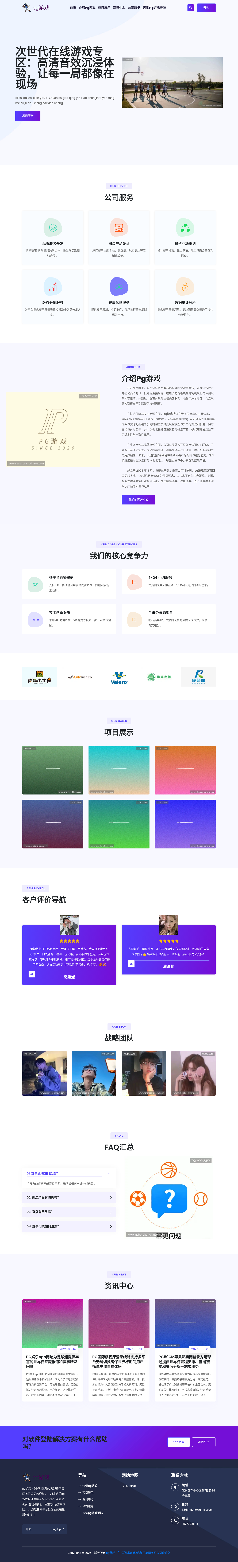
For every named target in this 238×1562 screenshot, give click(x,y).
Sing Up (56, 1529)
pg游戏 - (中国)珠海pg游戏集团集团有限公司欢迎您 (138, 1553)
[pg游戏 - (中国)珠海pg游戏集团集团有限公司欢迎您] (38, 7)
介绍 (87, 8)
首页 (73, 8)
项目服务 (27, 116)
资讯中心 (119, 8)
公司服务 (134, 8)
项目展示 (104, 8)
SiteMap (131, 1485)
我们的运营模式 (138, 499)
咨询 (154, 8)
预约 (206, 8)
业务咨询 (178, 1442)
